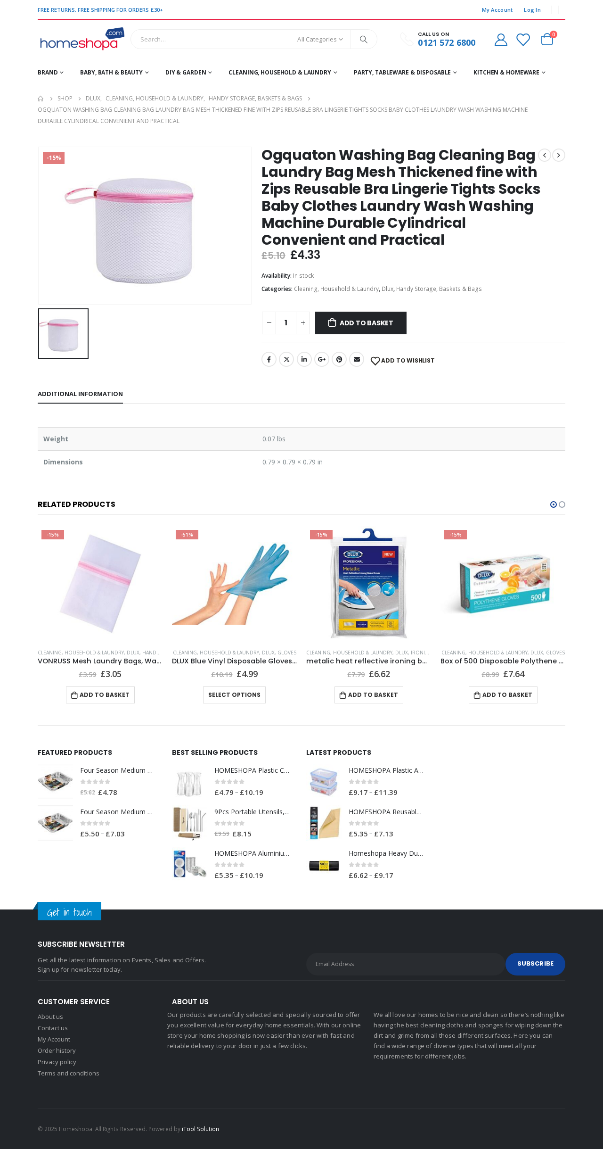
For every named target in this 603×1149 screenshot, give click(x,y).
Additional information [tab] (80, 393)
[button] (553, 504)
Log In (532, 9)
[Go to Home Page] (41, 98)
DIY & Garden (185, 72)
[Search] (363, 39)
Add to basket (366, 323)
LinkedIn (304, 359)
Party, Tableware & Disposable (402, 72)
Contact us (53, 1028)
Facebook (269, 359)
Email (356, 359)
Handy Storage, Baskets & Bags (439, 289)
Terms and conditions (68, 1073)
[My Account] (500, 39)
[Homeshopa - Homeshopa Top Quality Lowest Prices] (82, 39)
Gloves (286, 652)
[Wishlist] (522, 39)
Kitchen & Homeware (506, 72)
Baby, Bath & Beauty (111, 72)
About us (50, 1016)
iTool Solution (200, 1128)
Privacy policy (57, 1062)
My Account (497, 9)
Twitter (286, 359)
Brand (47, 72)
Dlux (387, 289)
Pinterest (339, 359)
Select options (234, 695)
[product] (234, 583)
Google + (321, 359)
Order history (57, 1050)
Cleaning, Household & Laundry (279, 72)
